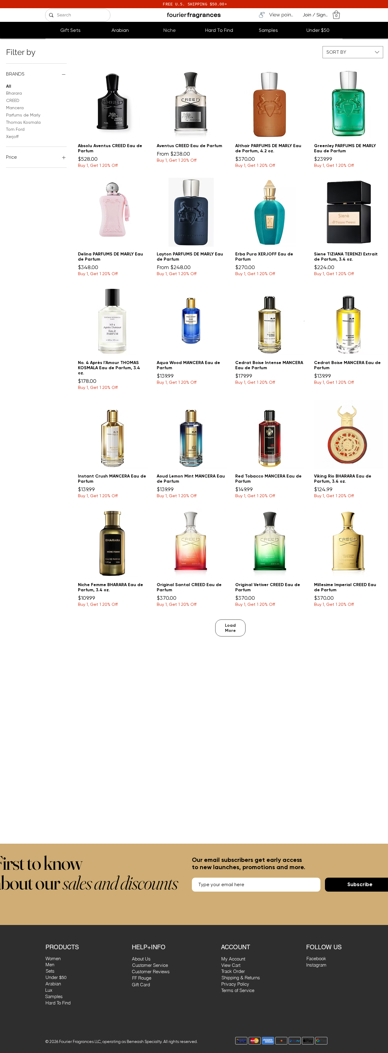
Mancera (15, 107)
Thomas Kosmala (23, 122)
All (8, 86)
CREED (12, 100)
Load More (230, 628)
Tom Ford (15, 129)
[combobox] (353, 52)
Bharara (14, 93)
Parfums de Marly (23, 115)
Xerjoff (12, 136)
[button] (336, 15)
